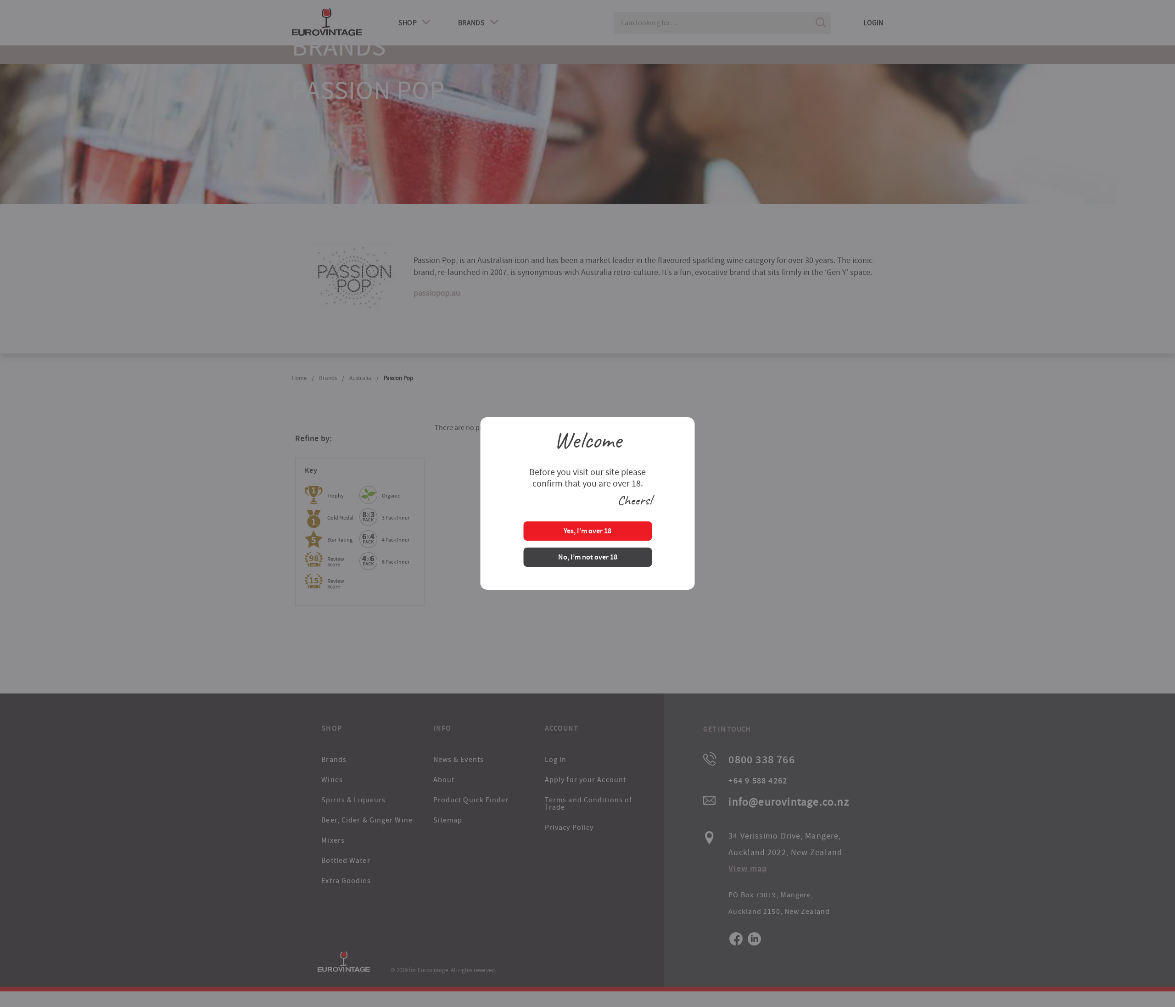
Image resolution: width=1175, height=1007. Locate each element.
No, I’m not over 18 (587, 558)
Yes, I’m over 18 (587, 531)
